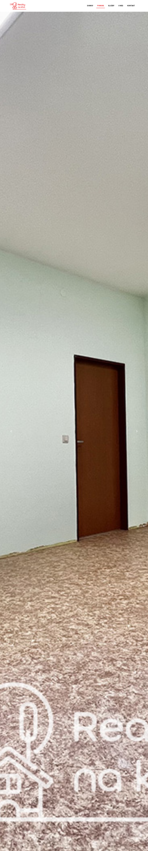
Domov (90, 6)
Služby (111, 6)
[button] (11, 431)
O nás (120, 6)
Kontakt (131, 6)
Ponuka (100, 6)
